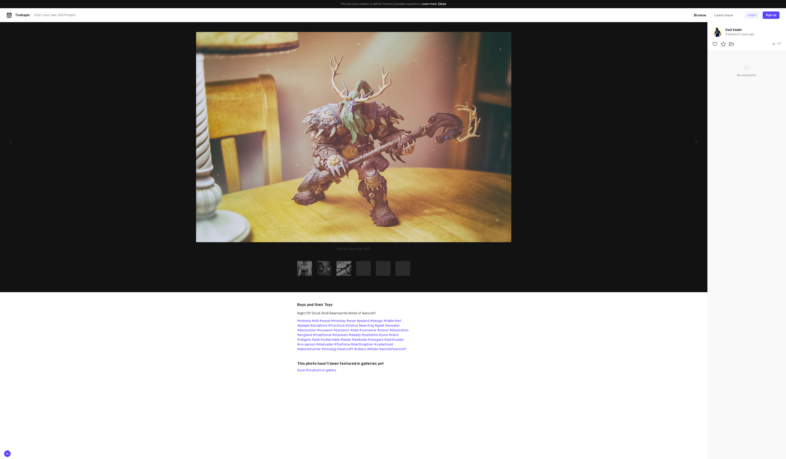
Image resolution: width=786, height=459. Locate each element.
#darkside (359, 340)
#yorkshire (370, 335)
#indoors (304, 321)
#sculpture (318, 325)
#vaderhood (383, 344)
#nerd (393, 335)
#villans (360, 349)
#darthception (362, 344)
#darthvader (394, 340)
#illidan (372, 349)
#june (383, 335)
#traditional (322, 335)
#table (389, 321)
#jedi (316, 340)
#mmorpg (329, 349)
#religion (304, 340)
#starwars (340, 335)
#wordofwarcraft (393, 349)
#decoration (306, 330)
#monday (338, 321)
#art (398, 321)
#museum (325, 330)
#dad (354, 330)
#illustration (399, 330)
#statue (352, 325)
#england (304, 335)
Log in (752, 15)
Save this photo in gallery (316, 370)
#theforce (342, 344)
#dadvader (324, 344)
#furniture (336, 325)
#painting (366, 325)
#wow (351, 321)
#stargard (375, 340)
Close (442, 4)
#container (367, 330)
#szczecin (341, 330)
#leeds (345, 340)
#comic (383, 330)
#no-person (306, 344)
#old (315, 321)
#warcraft (345, 349)
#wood (325, 321)
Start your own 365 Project (55, 15)
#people (303, 325)
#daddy (355, 335)
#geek (379, 325)
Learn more (429, 4)
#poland (363, 321)
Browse (700, 15)
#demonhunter (309, 349)
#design (376, 321)
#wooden (392, 325)
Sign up (771, 15)
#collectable (330, 340)
